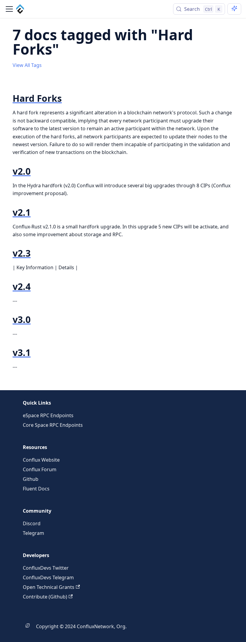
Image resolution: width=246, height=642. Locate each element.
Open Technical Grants (48, 587)
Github (30, 479)
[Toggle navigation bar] (9, 9)
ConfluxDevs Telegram (48, 577)
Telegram (33, 533)
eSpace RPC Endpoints (48, 415)
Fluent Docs (36, 488)
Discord (31, 523)
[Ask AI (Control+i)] (234, 9)
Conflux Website (41, 460)
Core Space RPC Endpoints (53, 425)
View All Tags (27, 65)
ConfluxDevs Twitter (46, 568)
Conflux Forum (39, 469)
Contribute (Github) (45, 596)
